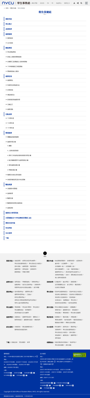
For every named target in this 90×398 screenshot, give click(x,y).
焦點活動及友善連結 (61, 342)
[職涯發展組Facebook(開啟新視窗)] (11, 375)
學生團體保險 (19, 310)
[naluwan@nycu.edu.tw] (41, 388)
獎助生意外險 (10, 223)
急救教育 (10, 193)
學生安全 (74, 300)
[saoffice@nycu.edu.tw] (54, 388)
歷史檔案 (22, 342)
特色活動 (58, 313)
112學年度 (10, 123)
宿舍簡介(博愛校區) (75, 294)
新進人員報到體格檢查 (14, 57)
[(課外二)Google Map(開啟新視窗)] (41, 364)
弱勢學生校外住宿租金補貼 (23, 287)
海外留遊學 (67, 320)
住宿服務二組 (70, 266)
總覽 (10, 146)
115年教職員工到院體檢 (14, 66)
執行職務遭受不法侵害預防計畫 (18, 160)
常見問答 (9, 228)
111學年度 (10, 128)
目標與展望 (70, 261)
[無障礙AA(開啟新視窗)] (79, 356)
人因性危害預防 (14, 151)
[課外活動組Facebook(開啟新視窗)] (32, 373)
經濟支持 (9, 282)
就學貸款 (17, 282)
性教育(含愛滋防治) (13, 85)
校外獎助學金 (19, 292)
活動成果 (9, 114)
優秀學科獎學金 (19, 294)
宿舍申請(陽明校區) (61, 292)
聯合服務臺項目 (27, 327)
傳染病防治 (10, 95)
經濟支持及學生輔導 (28, 261)
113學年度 (10, 118)
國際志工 (36, 317)
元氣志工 (10, 104)
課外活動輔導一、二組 (62, 269)
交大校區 (10, 43)
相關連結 (50, 342)
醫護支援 (10, 198)
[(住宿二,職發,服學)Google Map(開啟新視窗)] (55, 362)
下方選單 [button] (45, 253)
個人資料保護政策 (60, 277)
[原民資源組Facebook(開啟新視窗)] (73, 385)
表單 (28, 342)
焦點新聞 (17, 261)
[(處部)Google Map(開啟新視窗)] (53, 364)
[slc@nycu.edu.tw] (63, 385)
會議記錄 (14, 342)
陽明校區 (10, 38)
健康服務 (9, 34)
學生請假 (36, 307)
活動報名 (17, 317)
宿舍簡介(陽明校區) (61, 294)
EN (48, 3)
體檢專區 (9, 48)
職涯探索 (78, 285)
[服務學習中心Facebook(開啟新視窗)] (60, 385)
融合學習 (65, 282)
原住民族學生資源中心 (73, 272)
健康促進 (9, 76)
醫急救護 (9, 184)
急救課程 (10, 208)
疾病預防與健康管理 (13, 100)
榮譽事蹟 (17, 272)
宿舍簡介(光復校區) (61, 297)
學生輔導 (9, 307)
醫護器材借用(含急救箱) (14, 203)
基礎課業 (73, 282)
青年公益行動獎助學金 (22, 303)
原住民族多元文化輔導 (22, 313)
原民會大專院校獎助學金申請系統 (25, 300)
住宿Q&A (58, 300)
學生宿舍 (50, 292)
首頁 (7, 8)
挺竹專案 (36, 287)
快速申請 (72, 342)
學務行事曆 (25, 272)
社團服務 (72, 307)
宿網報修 (66, 300)
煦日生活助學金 (27, 285)
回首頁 (42, 3)
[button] (75, 3)
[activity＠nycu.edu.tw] (55, 383)
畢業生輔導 (58, 320)
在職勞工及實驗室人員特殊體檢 (17, 62)
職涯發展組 (74, 269)
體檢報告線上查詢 (13, 71)
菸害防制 (10, 90)
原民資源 (25, 269)
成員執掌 (9, 29)
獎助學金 (9, 292)
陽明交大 (67, 3)
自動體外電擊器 (12, 188)
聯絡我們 (37, 320)
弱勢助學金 (35, 282)
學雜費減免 (25, 282)
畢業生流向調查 (70, 322)
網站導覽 (34, 3)
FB (52, 3)
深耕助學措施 (59, 275)
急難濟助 (17, 285)
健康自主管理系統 (12, 213)
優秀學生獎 (28, 292)
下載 (7, 238)
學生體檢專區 (11, 52)
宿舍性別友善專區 (60, 303)
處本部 (57, 263)
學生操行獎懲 (26, 307)
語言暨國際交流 (60, 285)
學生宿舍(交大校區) (35, 263)
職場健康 (9, 133)
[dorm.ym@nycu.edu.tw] (21, 373)
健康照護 (25, 266)
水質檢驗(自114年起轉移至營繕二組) (18, 218)
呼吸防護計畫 (13, 170)
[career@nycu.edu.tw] (14, 375)
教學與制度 (18, 320)
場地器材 (75, 310)
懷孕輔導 (28, 310)
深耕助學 (33, 269)
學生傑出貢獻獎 (76, 313)
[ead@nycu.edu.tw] (34, 373)
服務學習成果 (26, 317)
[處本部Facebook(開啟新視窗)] (24, 375)
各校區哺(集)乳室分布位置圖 (16, 180)
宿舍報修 (72, 297)
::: (30, 3)
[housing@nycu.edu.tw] (69, 383)
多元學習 (70, 285)
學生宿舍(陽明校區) (21, 263)
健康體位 (10, 80)
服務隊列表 (66, 310)
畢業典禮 (65, 313)
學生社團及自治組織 (61, 307)
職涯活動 (65, 317)
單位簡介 (9, 24)
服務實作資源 (28, 320)
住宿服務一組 (59, 266)
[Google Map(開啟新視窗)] (37, 356)
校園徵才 (58, 317)
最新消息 (9, 19)
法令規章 (9, 233)
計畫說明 (58, 282)
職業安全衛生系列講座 (14, 175)
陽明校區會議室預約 (21, 330)
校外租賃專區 (72, 303)
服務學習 (17, 269)
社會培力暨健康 (60, 287)
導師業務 (17, 307)
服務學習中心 (59, 272)
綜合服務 (9, 327)
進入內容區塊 (4, 1)
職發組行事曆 (59, 322)
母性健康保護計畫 (14, 165)
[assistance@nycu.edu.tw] (11, 373)
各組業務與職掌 (60, 261)
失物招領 (17, 327)
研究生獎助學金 (19, 297)
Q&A (67, 275)
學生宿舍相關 (59, 345)
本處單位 (59, 3)
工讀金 (29, 294)
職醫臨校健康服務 (13, 137)
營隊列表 (58, 310)
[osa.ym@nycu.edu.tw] (27, 375)
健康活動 (10, 109)
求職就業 (73, 317)
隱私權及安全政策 (76, 275)
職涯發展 (33, 266)
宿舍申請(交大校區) (75, 292)
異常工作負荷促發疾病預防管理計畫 (20, 155)
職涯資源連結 (77, 320)
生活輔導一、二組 (67, 263)
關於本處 (13, 8)
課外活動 (17, 266)
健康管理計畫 (11, 142)
